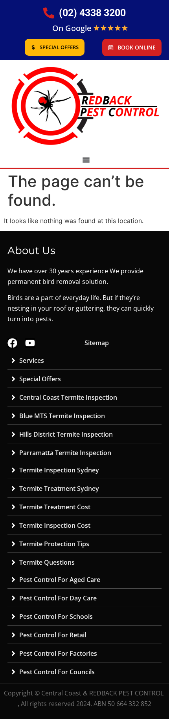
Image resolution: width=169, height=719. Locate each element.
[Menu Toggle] (86, 160)
